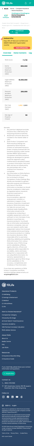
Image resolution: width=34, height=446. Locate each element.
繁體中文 (8, 405)
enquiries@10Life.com (11, 274)
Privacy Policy (15, 433)
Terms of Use (5, 433)
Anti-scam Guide (7, 436)
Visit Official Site (22, 48)
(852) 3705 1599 (10, 383)
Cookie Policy (24, 433)
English (14, 405)
